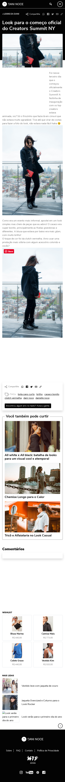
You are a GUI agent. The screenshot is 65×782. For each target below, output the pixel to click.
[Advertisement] (25, 91)
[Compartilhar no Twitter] (53, 14)
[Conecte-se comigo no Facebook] (43, 772)
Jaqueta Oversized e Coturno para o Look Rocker (40, 702)
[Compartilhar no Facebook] (48, 14)
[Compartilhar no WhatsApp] (43, 14)
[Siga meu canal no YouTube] (29, 772)
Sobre (9, 750)
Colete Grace (17, 660)
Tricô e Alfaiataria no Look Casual (28, 535)
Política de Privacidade (48, 750)
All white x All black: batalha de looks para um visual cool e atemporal (31, 457)
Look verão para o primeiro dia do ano (42, 716)
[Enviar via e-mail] (57, 14)
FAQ (18, 750)
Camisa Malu (48, 634)
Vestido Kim (48, 660)
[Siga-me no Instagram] (21, 772)
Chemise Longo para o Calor (24, 497)
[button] (62, 14)
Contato (29, 750)
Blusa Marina (17, 634)
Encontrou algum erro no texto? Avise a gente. (28, 405)
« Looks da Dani (10, 14)
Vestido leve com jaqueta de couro (40, 686)
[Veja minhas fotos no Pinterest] (37, 772)
